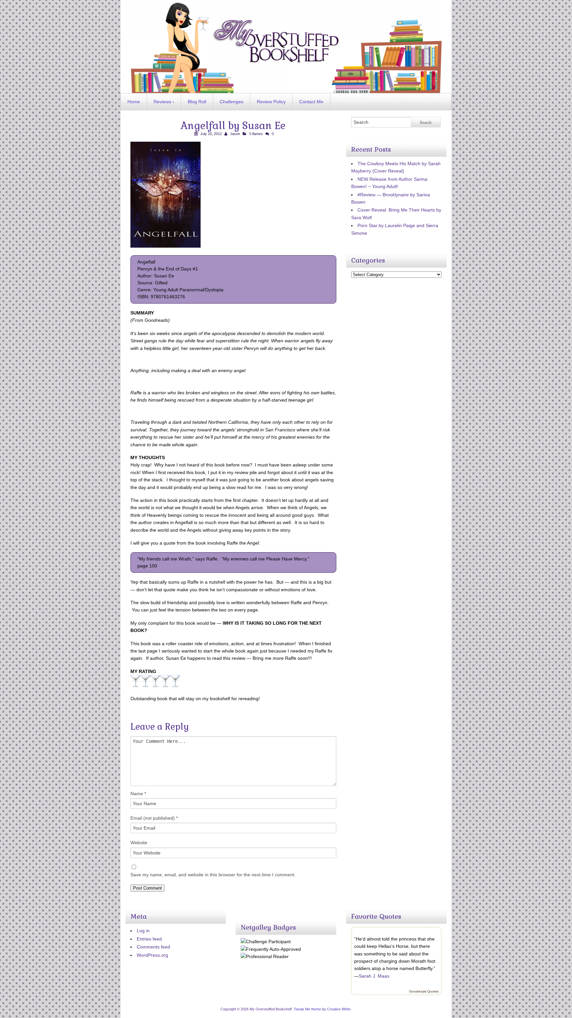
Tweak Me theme (307, 1009)
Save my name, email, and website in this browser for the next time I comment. (213, 874)
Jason (235, 134)
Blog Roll (197, 101)
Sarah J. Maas (374, 976)
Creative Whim (339, 1009)
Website (138, 842)
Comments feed (153, 946)
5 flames (256, 134)
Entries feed (149, 939)
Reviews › (164, 101)
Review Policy (271, 101)
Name (138, 793)
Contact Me (311, 101)
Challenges (231, 101)
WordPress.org (152, 955)
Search (426, 122)
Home (133, 101)
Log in (143, 930)
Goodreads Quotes (424, 991)
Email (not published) (154, 818)
